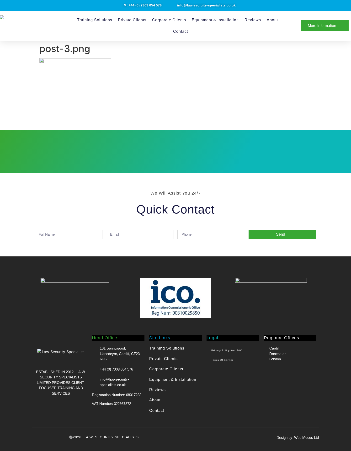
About (272, 20)
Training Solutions (94, 20)
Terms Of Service (222, 360)
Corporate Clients (169, 20)
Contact (180, 31)
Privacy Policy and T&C (226, 350)
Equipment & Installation (215, 20)
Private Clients (132, 20)
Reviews (253, 20)
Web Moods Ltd (306, 437)
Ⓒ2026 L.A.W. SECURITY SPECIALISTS (104, 437)
